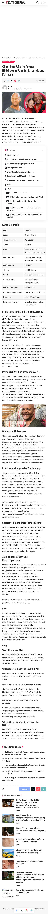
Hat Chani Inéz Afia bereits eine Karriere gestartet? (23, 209)
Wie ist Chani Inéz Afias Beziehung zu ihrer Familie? (24, 215)
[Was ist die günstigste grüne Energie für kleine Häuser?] (8, 893)
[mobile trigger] (4, 2)
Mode (17, 845)
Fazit (9, 184)
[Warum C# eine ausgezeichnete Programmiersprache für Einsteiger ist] (8, 831)
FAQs (9, 189)
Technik (18, 810)
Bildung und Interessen (15, 168)
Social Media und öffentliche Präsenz (21, 176)
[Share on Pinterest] (15, 81)
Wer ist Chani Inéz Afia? (18, 193)
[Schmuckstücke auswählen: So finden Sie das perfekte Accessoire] (8, 842)
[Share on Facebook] (8, 81)
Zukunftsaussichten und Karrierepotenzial (23, 180)
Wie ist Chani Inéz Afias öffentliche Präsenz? (21, 202)
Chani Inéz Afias (28, 139)
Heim (17, 823)
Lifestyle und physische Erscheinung (20, 172)
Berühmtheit (8, 61)
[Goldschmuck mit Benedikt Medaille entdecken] (8, 864)
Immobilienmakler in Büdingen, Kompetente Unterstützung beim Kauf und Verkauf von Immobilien (30, 817)
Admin (10, 86)
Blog (17, 895)
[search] (37, 2)
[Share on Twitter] (11, 81)
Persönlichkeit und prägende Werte (20, 164)
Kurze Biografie (12, 155)
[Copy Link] (18, 81)
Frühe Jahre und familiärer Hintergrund (22, 159)
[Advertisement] (24, 30)
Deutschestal (15, 2)
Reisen (18, 856)
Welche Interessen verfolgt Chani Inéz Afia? (26, 197)
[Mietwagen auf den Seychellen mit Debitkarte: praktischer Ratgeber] (8, 853)
